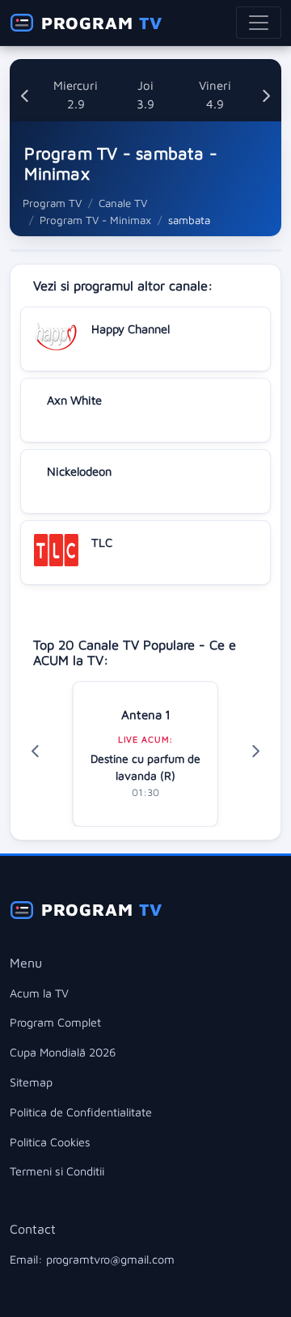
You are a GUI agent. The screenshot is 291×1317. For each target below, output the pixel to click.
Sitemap (31, 1082)
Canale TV (123, 203)
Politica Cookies (50, 1142)
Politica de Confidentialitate (81, 1112)
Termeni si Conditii (57, 1171)
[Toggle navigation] (258, 22)
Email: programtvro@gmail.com (92, 1259)
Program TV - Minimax (95, 220)
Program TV (52, 203)
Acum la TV (39, 993)
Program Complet (55, 1022)
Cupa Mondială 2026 (63, 1052)
